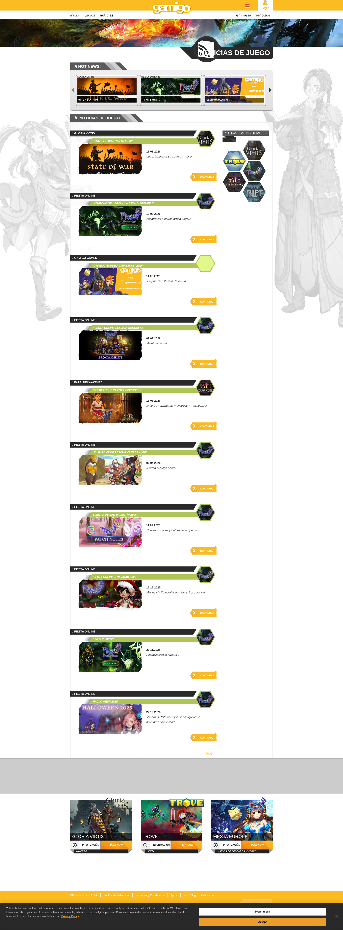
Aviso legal (207, 895)
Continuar (207, 177)
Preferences (262, 911)
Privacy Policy (70, 916)
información (90, 845)
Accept (262, 921)
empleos (263, 15)
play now (116, 845)
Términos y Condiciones (150, 895)
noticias (106, 15)
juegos (89, 15)
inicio (74, 15)
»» (209, 753)
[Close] (336, 916)
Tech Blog (189, 895)
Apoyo (174, 895)
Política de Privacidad (116, 895)
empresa (243, 15)
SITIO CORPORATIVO (84, 895)
